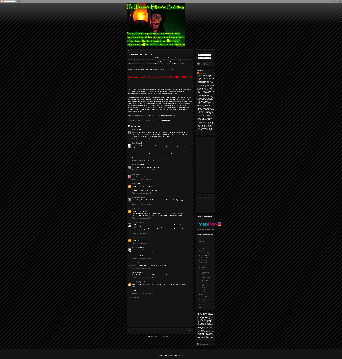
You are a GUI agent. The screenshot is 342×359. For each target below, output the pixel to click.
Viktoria (134, 209)
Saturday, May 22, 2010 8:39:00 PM (142, 268)
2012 (201, 246)
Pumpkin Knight (137, 238)
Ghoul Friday (136, 197)
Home (160, 331)
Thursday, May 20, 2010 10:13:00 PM (143, 161)
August (203, 262)
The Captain (136, 247)
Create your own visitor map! (205, 229)
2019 (201, 238)
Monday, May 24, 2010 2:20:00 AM (142, 278)
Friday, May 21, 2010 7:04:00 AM (141, 193)
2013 (201, 243)
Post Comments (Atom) (164, 336)
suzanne (134, 184)
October (203, 258)
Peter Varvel (136, 222)
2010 (201, 251)
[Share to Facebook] (168, 120)
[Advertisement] (160, 314)
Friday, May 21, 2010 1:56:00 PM (141, 234)
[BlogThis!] (164, 120)
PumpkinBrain (136, 263)
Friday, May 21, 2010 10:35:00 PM (141, 259)
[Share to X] (166, 120)
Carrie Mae (135, 143)
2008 (201, 307)
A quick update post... (205, 272)
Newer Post (132, 331)
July (202, 265)
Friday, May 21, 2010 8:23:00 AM (141, 205)
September (204, 260)
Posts (201, 55)
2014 (201, 241)
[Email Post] (159, 120)
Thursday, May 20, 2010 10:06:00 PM (143, 139)
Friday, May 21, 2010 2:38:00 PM (141, 243)
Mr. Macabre (203, 73)
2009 (201, 304)
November (204, 255)
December (204, 253)
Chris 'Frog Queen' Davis (140, 282)
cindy (134, 174)
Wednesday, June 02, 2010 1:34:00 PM (143, 293)
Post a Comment (135, 297)
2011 (200, 248)
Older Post (188, 331)
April (202, 294)
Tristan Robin (136, 165)
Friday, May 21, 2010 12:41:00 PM (141, 218)
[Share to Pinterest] (169, 120)
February (203, 299)
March (203, 297)
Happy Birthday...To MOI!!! (205, 286)
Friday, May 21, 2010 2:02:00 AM (141, 180)
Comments (203, 57)
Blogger (181, 355)
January (203, 301)
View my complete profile (204, 133)
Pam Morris (135, 130)
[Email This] (163, 120)
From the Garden (203, 290)
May (202, 270)
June (202, 267)
